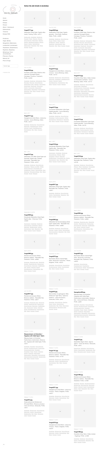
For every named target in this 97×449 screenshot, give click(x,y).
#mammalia (27, 86)
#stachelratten (85, 93)
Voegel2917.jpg (53, 184)
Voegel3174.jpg (53, 107)
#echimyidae (77, 86)
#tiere (41, 45)
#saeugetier (38, 88)
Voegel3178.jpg (78, 119)
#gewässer (27, 167)
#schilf (31, 128)
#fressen (36, 84)
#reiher (30, 44)
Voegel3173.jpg (78, 75)
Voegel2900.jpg (28, 253)
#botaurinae (33, 124)
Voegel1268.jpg (78, 432)
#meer (63, 41)
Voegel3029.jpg (28, 215)
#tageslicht (84, 388)
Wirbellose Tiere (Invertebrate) (8, 53)
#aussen (82, 383)
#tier (38, 45)
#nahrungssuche (28, 168)
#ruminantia (31, 88)
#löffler (42, 167)
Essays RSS (6, 34)
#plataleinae (27, 170)
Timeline (5, 31)
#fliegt (63, 155)
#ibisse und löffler (35, 167)
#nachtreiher (66, 265)
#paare (36, 351)
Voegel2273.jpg (53, 256)
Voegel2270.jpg (53, 422)
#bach (30, 39)
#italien (55, 41)
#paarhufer (33, 86)
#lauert (26, 44)
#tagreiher (34, 45)
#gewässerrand (34, 126)
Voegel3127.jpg (28, 154)
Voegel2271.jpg (53, 387)
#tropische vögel (62, 307)
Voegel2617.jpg (28, 294)
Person (5, 25)
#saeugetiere (27, 89)
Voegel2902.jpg (78, 213)
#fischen (41, 40)
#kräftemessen (33, 227)
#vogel (30, 47)
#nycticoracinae (53, 267)
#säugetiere (35, 89)
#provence (40, 86)
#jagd (50, 304)
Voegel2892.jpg (53, 219)
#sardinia (62, 42)
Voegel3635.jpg (53, 30)
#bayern (40, 39)
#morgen (51, 230)
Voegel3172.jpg (53, 69)
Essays (5, 22)
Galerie (5, 20)
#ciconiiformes (28, 40)
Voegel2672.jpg (78, 253)
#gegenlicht (30, 308)
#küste (59, 41)
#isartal (26, 42)
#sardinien (52, 44)
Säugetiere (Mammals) (9, 43)
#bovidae (26, 82)
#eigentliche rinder (29, 84)
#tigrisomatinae (53, 307)
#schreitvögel (36, 44)
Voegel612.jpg (28, 400)
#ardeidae (33, 37)
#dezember (35, 40)
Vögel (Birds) (7, 41)
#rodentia (30, 353)
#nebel (56, 230)
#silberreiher (27, 45)
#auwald (26, 39)
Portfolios (6, 38)
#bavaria (35, 39)
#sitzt (79, 388)
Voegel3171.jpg (28, 116)
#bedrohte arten (34, 262)
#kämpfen (26, 227)
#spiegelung (60, 119)
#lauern (41, 42)
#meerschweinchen (29, 350)
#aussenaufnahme (90, 383)
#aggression (27, 224)
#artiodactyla (39, 81)
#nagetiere (27, 351)
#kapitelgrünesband (34, 42)
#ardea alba (27, 37)
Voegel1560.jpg (78, 375)
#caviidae (32, 346)
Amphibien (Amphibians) (10, 47)
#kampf (40, 225)
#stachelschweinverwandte (31, 357)
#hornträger (42, 84)
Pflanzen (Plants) (8, 56)
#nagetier (37, 350)
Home (4, 18)
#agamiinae (77, 348)
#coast (50, 41)
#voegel (26, 47)
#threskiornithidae (34, 172)
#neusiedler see (37, 168)
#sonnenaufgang (53, 232)
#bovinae (32, 82)
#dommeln (27, 126)
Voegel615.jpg (78, 339)
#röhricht (26, 128)
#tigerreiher (66, 306)
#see (44, 170)
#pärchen (40, 351)
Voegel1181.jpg (53, 350)
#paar (31, 351)
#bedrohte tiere (33, 264)
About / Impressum (8, 27)
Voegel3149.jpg (78, 156)
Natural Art (6, 58)
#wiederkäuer (27, 93)
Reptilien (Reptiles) (9, 50)
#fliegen (59, 155)
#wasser (35, 173)
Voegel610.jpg (53, 291)
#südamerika (42, 357)
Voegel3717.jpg (28, 30)
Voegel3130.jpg (53, 144)
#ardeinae (39, 37)
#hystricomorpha (33, 348)
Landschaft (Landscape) (10, 45)
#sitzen (76, 388)
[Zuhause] (12, 9)
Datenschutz (6, 29)
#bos (44, 81)
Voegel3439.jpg (28, 70)
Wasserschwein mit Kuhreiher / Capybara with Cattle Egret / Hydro (34, 335)
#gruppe (26, 348)
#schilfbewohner (37, 128)
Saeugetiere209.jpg (79, 292)
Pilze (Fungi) (7, 60)
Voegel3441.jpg (78, 30)
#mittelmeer (52, 42)
